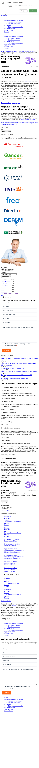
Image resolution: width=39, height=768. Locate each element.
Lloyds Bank (4, 286)
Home (6, 697)
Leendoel (3, 272)
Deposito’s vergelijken (10, 561)
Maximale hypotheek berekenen (13, 20)
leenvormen (28, 82)
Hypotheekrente (9, 25)
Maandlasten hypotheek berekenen (14, 550)
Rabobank (4, 292)
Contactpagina (5, 510)
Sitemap (6, 525)
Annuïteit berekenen (14, 23)
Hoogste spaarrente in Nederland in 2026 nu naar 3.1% (16, 375)
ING (2, 288)
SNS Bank (4, 284)
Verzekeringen (8, 709)
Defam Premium (5, 282)
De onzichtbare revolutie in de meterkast (12, 368)
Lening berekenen (9, 565)
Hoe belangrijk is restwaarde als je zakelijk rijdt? (14, 378)
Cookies (6, 520)
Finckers (14, 605)
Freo (2, 290)
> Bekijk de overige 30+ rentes (9, 293)
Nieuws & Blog (8, 30)
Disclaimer (7, 516)
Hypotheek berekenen (10, 549)
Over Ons (7, 518)
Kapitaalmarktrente (9, 563)
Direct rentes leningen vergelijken (10, 103)
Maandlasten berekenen (14, 22)
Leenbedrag (4, 271)
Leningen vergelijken (10, 541)
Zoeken (3, 618)
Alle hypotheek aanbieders (15, 27)
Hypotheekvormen (9, 28)
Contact (6, 32)
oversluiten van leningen (28, 119)
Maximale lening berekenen (12, 552)
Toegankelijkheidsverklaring (12, 521)
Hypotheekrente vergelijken (12, 539)
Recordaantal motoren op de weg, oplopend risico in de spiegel (19, 371)
